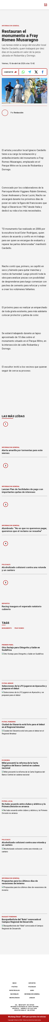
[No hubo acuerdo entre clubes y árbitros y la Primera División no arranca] (24, 821)
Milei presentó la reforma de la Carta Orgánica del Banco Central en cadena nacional (20, 765)
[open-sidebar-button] (45, 4)
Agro (32, 990)
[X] (36, 974)
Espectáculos (14, 990)
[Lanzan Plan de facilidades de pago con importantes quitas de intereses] (24, 472)
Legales (32, 997)
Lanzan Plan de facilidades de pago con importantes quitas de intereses (22, 490)
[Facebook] (13, 974)
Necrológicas (14, 997)
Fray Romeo (19, 628)
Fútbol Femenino (9, 721)
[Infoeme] (12, 5)
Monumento (7, 628)
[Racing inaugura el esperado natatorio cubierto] (24, 589)
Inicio (14, 983)
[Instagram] (20, 974)
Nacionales (14, 994)
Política (14, 986)
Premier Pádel (7, 644)
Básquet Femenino (9, 916)
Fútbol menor (7, 683)
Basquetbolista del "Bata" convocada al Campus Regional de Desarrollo (21, 920)
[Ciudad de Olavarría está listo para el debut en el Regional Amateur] (24, 742)
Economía (6, 760)
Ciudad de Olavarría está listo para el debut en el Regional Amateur (23, 725)
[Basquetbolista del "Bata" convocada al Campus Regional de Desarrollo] (24, 937)
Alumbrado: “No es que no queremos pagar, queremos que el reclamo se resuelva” (24, 529)
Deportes (6, 603)
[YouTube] (28, 974)
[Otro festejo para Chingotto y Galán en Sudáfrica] (24, 665)
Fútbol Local (7, 801)
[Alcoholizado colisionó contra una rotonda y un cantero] (24, 550)
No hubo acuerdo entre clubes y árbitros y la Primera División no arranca (24, 805)
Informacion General (10, 26)
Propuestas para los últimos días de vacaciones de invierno (20, 882)
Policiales (6, 564)
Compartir (8, 72)
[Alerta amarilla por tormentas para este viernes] (24, 433)
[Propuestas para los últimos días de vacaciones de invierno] (24, 898)
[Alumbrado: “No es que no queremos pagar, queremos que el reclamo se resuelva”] (24, 511)
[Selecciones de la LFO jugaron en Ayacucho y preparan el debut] (24, 703)
